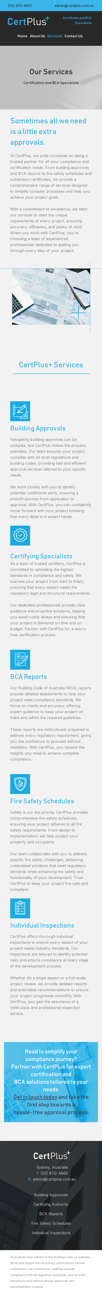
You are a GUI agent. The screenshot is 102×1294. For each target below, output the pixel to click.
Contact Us (74, 36)
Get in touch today (35, 1097)
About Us (37, 36)
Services (54, 36)
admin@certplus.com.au (54, 1179)
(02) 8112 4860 (54, 1173)
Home (22, 36)
